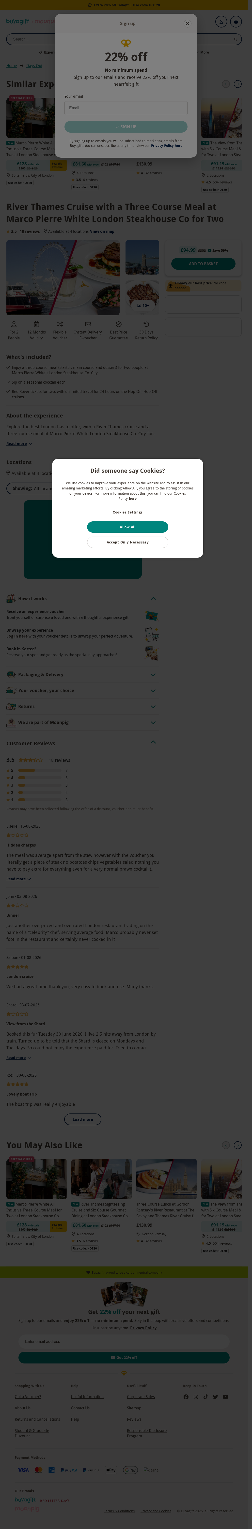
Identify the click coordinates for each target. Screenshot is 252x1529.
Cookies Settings (128, 512)
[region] (127, 508)
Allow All (127, 527)
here (133, 498)
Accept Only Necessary (128, 542)
